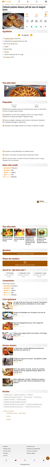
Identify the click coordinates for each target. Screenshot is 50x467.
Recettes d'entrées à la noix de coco (14, 404)
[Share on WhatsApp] (36, 27)
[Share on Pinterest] (45, 27)
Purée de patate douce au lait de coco (19, 239)
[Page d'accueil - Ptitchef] (3, 4)
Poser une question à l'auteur (26, 253)
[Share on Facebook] (27, 27)
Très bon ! (14, 168)
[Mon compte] (27, 1)
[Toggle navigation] (46, 2)
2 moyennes (12, 38)
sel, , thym (9, 57)
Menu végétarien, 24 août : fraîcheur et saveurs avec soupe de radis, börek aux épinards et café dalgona (29, 380)
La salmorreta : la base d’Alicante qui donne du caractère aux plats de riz (28, 349)
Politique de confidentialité (33, 448)
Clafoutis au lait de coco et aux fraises (8, 239)
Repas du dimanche (19, 394)
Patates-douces (21, 399)
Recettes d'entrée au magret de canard (15, 402)
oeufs (6, 46)
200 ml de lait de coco (11, 44)
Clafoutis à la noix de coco (33, 406)
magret (15, 41)
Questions (5, 453)
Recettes (5, 446)
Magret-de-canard (9, 399)
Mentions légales (31, 453)
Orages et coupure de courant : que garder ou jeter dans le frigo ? (30, 359)
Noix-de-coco (28, 397)
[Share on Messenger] (31, 27)
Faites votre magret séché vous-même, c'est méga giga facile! (30, 334)
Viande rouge (8, 394)
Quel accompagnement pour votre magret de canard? (28, 323)
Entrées (8, 416)
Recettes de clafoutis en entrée (13, 397)
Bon (12, 170)
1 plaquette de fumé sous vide (15, 41)
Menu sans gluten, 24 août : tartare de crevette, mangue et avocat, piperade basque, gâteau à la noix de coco (29, 370)
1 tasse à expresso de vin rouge (13, 54)
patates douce (9, 38)
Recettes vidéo (7, 448)
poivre (8, 57)
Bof (12, 174)
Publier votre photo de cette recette (25, 265)
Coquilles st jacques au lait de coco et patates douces (42, 240)
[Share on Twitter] (41, 27)
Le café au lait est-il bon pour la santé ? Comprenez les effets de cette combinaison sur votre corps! (30, 303)
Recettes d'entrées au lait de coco (13, 406)
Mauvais (14, 177)
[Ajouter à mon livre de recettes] (27, 21)
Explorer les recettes (9, 411)
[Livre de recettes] (19, 1)
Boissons (9, 419)
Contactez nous (31, 446)
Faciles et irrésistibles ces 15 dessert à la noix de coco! (29, 313)
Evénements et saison (12, 413)
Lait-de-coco (38, 397)
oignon (7, 52)
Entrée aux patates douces (34, 404)
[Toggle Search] (36, 1)
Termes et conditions (32, 451)
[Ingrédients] (2, 233)
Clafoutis (30, 394)
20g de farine (8, 49)
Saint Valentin (22, 413)
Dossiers (5, 455)
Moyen (13, 172)
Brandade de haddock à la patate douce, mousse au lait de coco (30, 241)
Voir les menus (6, 451)
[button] (4, 21)
